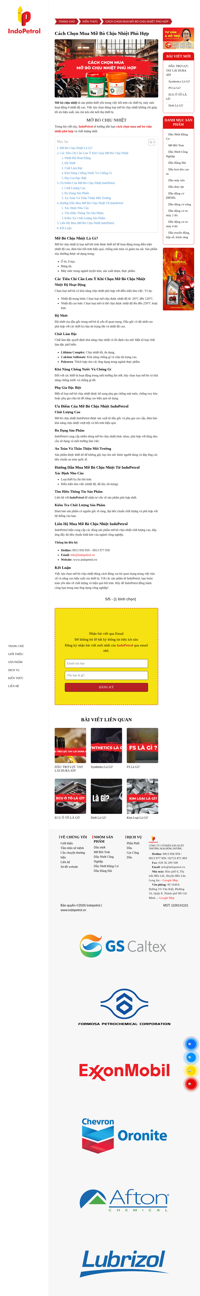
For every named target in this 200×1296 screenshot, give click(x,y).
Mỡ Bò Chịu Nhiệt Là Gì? (76, 148)
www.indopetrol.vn (73, 910)
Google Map (170, 880)
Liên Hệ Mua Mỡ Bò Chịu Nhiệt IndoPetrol (87, 223)
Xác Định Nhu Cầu (76, 208)
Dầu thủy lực (176, 186)
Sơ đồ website (69, 866)
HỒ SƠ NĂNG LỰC (88, 6)
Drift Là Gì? (176, 105)
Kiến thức (15, 678)
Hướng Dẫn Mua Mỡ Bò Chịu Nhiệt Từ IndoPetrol (91, 203)
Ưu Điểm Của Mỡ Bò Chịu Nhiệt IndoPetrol (87, 183)
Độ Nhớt (69, 163)
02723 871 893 (177, 858)
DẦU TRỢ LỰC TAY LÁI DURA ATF (177, 70)
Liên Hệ (13, 686)
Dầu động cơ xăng (179, 204)
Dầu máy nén (176, 180)
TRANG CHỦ (16, 646)
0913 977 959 (157, 858)
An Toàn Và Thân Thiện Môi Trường (87, 198)
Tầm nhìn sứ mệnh (72, 848)
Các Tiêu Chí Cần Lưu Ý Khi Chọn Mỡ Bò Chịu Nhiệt (94, 153)
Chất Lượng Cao (74, 188)
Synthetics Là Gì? (179, 81)
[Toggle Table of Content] (149, 142)
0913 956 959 (171, 853)
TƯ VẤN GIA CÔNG (126, 6)
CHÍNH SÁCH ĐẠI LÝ (165, 6)
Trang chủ (67, 21)
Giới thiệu (67, 843)
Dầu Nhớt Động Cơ (106, 866)
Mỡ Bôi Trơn (176, 145)
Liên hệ (65, 862)
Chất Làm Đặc (73, 168)
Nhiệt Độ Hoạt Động (77, 158)
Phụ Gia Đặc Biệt (75, 178)
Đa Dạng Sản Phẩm (76, 193)
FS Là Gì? (175, 87)
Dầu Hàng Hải (177, 162)
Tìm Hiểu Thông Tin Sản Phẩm (84, 213)
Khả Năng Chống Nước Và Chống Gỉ (88, 173)
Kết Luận (65, 228)
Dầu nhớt (99, 847)
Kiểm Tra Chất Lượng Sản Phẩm (84, 218)
